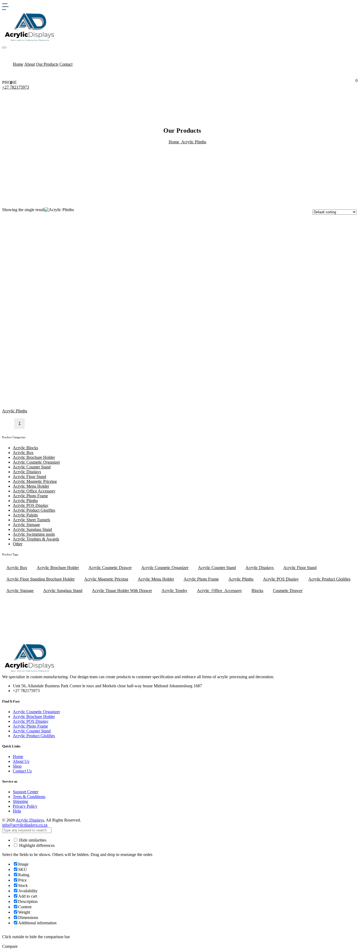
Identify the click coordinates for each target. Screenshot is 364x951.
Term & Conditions (29, 796)
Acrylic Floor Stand (29, 476)
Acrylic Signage (26, 524)
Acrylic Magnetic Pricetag (35, 481)
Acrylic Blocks (25, 447)
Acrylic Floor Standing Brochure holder (40, 579)
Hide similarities (32, 840)
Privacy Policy (25, 806)
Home (18, 64)
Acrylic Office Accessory (34, 491)
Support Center (25, 792)
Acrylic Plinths (193, 142)
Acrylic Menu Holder (31, 486)
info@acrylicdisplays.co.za (24, 825)
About (29, 64)
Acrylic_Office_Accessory (219, 590)
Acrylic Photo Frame (30, 496)
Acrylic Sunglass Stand (32, 529)
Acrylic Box (23, 452)
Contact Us (22, 771)
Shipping (20, 801)
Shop (17, 766)
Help (17, 811)
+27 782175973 (15, 87)
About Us (21, 761)
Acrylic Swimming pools (34, 534)
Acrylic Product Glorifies (34, 510)
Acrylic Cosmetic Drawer (110, 567)
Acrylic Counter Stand (32, 467)
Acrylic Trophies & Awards (36, 539)
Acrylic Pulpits (25, 515)
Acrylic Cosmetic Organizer (36, 462)
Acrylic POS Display (30, 505)
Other (17, 544)
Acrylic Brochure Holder (34, 457)
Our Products (47, 64)
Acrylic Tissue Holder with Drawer (122, 590)
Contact (65, 64)
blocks (257, 590)
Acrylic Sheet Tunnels (31, 520)
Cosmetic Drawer (287, 590)
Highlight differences (36, 845)
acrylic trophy (174, 590)
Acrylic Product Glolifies (329, 579)
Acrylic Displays (27, 471)
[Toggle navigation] (4, 47)
